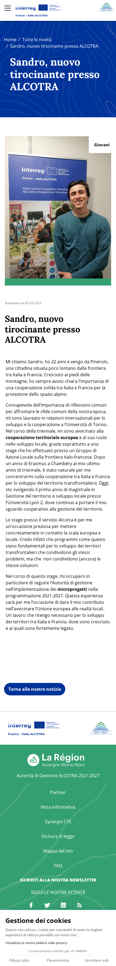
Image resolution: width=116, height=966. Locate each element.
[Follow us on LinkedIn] (63, 905)
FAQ (58, 865)
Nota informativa (58, 807)
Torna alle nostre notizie (34, 689)
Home (10, 40)
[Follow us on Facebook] (31, 905)
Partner (58, 792)
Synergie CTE (58, 822)
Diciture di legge (58, 836)
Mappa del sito (58, 851)
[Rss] (79, 905)
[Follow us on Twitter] (47, 905)
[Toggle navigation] (7, 8)
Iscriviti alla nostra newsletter (58, 880)
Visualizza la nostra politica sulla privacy (36, 943)
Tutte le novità (37, 40)
